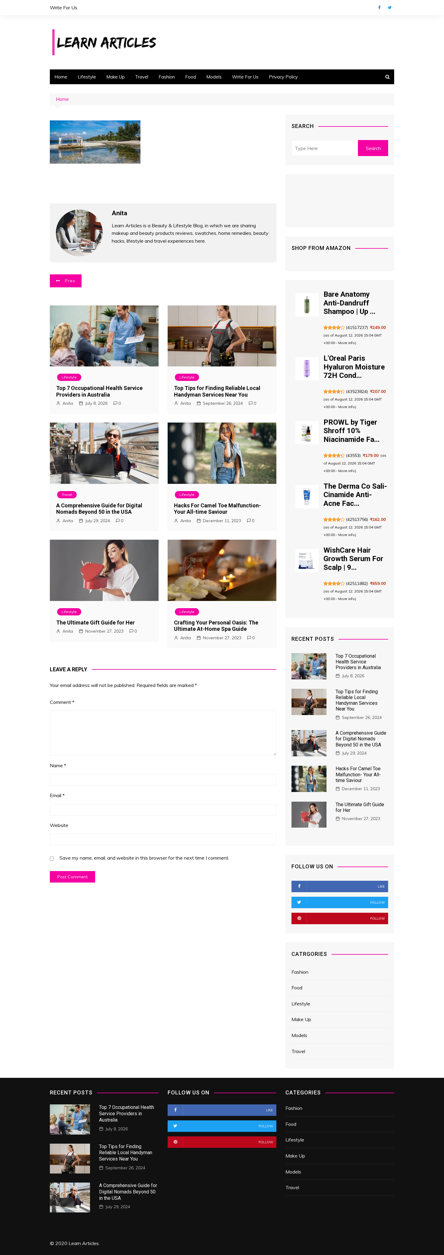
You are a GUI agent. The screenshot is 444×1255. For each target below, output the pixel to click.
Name (58, 765)
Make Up (115, 77)
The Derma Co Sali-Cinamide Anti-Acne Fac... (355, 495)
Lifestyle (87, 77)
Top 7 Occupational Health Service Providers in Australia (99, 391)
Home (60, 77)
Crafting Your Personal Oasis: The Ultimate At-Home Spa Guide (216, 625)
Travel (141, 77)
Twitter (389, 7)
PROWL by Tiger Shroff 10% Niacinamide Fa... (351, 431)
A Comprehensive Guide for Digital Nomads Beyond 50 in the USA (99, 508)
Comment (62, 702)
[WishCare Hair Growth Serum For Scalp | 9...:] (307, 560)
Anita (68, 403)
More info (346, 342)
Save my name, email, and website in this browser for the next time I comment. (144, 858)
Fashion (167, 77)
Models (214, 77)
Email (57, 795)
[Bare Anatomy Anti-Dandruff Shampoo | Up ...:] (307, 304)
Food (190, 77)
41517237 (357, 327)
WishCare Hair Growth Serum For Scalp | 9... (353, 559)
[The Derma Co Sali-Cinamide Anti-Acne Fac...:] (307, 496)
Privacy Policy (283, 77)
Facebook (379, 7)
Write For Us (63, 8)
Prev (70, 280)
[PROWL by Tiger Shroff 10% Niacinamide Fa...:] (307, 432)
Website (59, 825)
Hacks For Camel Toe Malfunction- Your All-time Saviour (217, 508)
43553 (353, 455)
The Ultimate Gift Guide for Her (95, 622)
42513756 (357, 519)
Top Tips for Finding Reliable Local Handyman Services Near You (217, 391)
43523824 (357, 391)
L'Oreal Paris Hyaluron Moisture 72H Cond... (354, 367)
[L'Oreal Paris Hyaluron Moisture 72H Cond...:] (307, 368)
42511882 (357, 583)
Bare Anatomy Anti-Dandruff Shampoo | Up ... (349, 303)
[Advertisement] (278, 46)
